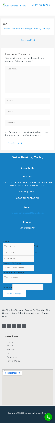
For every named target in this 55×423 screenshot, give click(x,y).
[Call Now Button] (48, 417)
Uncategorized (29, 28)
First (36, 246)
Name (6, 241)
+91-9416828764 (27, 228)
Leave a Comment (12, 28)
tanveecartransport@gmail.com (28, 213)
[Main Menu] (5, 11)
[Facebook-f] (4, 326)
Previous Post (28, 40)
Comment (7, 287)
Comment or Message (14, 272)
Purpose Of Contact (13, 263)
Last (36, 252)
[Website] (27, 123)
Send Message (14, 294)
